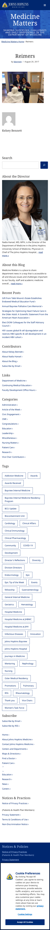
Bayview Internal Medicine (17, 490)
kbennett (18, 61)
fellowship (10, 589)
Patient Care (8, 447)
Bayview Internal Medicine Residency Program (22, 499)
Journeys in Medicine (15, 656)
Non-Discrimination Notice (15, 824)
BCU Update (10, 508)
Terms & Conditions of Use (15, 819)
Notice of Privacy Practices (14, 803)
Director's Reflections (15, 560)
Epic (28, 575)
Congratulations (9, 423)
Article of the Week (11, 409)
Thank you (10, 700)
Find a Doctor (8, 758)
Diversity (36, 560)
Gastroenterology (30, 589)
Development (11, 552)
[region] (25, 896)
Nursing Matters (10, 442)
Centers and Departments (14, 748)
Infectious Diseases (14, 634)
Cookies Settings (25, 914)
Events (34, 582)
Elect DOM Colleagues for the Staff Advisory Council (23, 324)
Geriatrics (9, 604)
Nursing (8, 670)
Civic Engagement (10, 414)
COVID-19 (28, 545)
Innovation (35, 634)
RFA (6, 693)
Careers (5, 788)
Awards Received (13, 483)
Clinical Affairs (29, 523)
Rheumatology (23, 693)
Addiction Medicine (14, 475)
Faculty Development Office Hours (18, 390)
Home (5, 734)
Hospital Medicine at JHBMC (18, 619)
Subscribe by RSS (10, 725)
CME (4, 419)
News (4, 784)
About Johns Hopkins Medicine (17, 739)
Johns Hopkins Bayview (16, 641)
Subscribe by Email (11, 366)
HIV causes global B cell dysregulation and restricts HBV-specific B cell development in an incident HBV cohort (24, 333)
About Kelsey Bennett (12, 351)
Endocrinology (12, 575)
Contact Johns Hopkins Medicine (17, 744)
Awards (34, 475)
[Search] (44, 165)
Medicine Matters (25, 19)
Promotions (10, 685)
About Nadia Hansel (11, 356)
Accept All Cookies (25, 922)
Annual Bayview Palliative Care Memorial (21, 306)
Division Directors (13, 567)
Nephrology (27, 663)
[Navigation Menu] (45, 5)
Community (10, 545)
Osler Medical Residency (16, 678)
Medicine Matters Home (12, 41)
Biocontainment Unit (15, 516)
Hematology (27, 604)
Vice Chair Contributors (13, 456)
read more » (16, 283)
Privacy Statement (10, 814)
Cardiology (10, 523)
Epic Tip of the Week (14, 582)
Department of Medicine (13, 380)
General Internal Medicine (17, 597)
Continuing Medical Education (16, 385)
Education (7, 428)
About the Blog (9, 361)
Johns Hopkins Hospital (16, 648)
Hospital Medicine (13, 611)
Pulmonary (28, 685)
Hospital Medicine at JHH (16, 626)
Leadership (7, 433)
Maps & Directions (11, 753)
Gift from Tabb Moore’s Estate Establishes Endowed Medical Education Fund (22, 300)
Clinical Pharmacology (15, 538)
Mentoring (10, 663)
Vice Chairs (27, 700)
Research (6, 452)
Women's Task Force (14, 707)
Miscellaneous (9, 438)
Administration (9, 404)
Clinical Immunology (15, 530)
